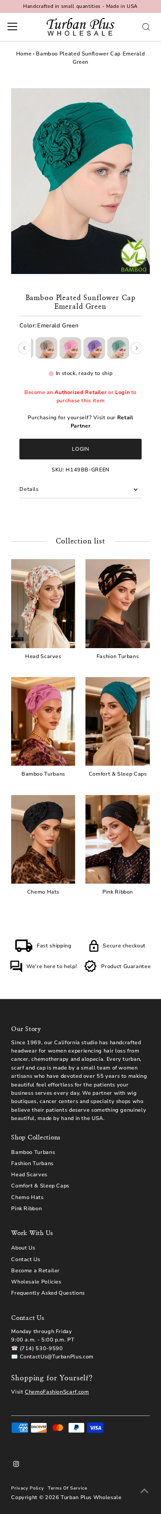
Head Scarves (29, 1174)
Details (28, 489)
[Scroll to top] (144, 1491)
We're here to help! (51, 966)
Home (24, 54)
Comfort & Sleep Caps (40, 1186)
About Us (23, 1248)
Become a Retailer (35, 1270)
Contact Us (25, 1259)
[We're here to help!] (16, 971)
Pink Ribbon (26, 1208)
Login (122, 392)
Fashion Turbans (32, 1163)
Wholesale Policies (36, 1282)
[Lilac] (94, 348)
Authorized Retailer (80, 392)
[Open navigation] (12, 27)
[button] (24, 348)
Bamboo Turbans (33, 1152)
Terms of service (67, 1488)
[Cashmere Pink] (70, 348)
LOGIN (80, 449)
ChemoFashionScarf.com (57, 1392)
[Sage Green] (118, 348)
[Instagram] (16, 1465)
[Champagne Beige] (46, 348)
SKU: (58, 469)
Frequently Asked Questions (48, 1293)
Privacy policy (27, 1488)
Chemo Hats (27, 1197)
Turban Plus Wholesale (91, 1497)
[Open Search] (146, 27)
